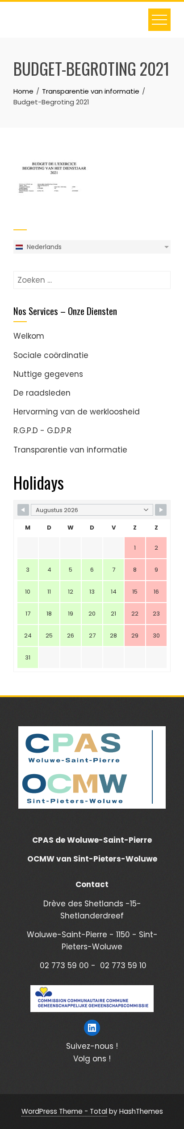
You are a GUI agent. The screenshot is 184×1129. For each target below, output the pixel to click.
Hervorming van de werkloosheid (76, 411)
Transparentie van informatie (70, 449)
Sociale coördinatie (50, 355)
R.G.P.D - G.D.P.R (42, 430)
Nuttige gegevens (48, 374)
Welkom (28, 336)
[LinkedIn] (92, 1028)
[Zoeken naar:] (92, 276)
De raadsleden (42, 393)
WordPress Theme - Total (64, 1111)
